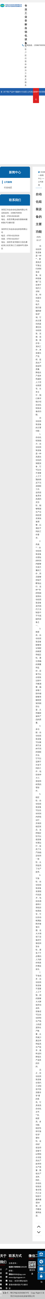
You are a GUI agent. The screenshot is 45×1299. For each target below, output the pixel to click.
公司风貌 (30, 95)
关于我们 (6, 95)
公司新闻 (8, 182)
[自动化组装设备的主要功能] (11, 45)
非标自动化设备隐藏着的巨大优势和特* (39, 1232)
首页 (1, 95)
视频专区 (18, 95)
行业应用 (24, 95)
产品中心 (12, 95)
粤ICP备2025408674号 (19, 1293)
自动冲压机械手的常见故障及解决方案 (39, 1226)
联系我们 (42, 95)
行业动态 (8, 187)
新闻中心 (36, 95)
